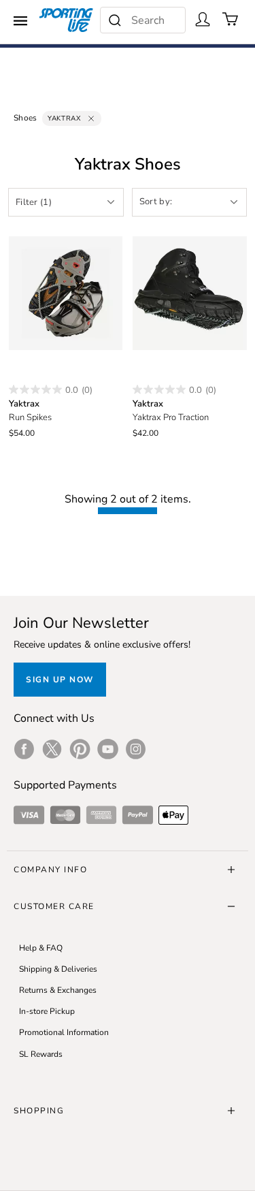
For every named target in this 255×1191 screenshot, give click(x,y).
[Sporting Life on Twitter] (52, 749)
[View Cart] (230, 19)
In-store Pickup (47, 1011)
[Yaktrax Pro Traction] (190, 293)
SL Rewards (41, 1054)
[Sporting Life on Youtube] (107, 749)
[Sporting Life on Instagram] (135, 749)
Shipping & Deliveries (58, 969)
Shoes (25, 117)
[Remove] (91, 118)
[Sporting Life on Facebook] (24, 749)
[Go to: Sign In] (202, 19)
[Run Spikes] (66, 293)
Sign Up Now (60, 679)
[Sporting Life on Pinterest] (79, 749)
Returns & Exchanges (58, 990)
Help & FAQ (41, 947)
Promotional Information (64, 1032)
